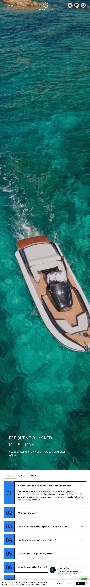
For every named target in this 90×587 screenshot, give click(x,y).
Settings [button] (59, 583)
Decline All (69, 583)
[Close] (87, 583)
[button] (5, 5)
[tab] (10, 476)
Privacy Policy (41, 584)
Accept (80, 583)
